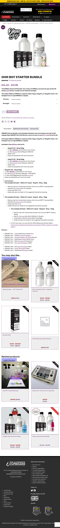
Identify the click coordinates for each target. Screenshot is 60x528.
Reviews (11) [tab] (34, 128)
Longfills (5, 20)
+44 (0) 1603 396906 (15, 472)
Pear (15, 243)
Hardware (37, 20)
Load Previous (9, 259)
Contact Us (7, 497)
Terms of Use (7, 504)
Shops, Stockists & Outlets (39, 482)
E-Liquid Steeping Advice (38, 470)
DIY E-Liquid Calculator (38, 473)
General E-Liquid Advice (38, 468)
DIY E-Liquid (46, 135)
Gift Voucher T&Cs (8, 494)
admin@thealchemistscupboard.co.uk (15, 474)
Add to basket (13, 111)
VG (20, 204)
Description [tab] (7, 128)
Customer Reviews (8, 492)
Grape (23, 239)
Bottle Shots (36, 17)
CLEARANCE (6, 17)
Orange (29, 237)
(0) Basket (52, 4)
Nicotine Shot (19, 202)
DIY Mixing (29, 20)
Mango (17, 248)
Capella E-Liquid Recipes (38, 481)
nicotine (30, 175)
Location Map (7, 490)
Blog (5, 495)
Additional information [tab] (20, 128)
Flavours (6, 99)
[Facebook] (35, 490)
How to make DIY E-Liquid (38, 472)
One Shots (26, 17)
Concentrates (15, 17)
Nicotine (22, 20)
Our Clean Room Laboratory (39, 479)
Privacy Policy (7, 502)
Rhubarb (17, 237)
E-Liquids (46, 17)
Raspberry (28, 235)
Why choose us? (36, 464)
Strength (6, 103)
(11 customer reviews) (15, 80)
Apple (16, 233)
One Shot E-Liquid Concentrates (16, 23)
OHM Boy (14, 144)
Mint (32, 233)
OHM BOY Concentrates (32, 23)
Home (4, 23)
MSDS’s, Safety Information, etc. (40, 475)
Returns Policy (7, 499)
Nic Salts (13, 20)
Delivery (34, 466)
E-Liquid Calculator (47, 20)
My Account (42, 4)
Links (5, 501)
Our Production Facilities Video (40, 477)
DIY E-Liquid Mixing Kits (16, 117)
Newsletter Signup (8, 506)
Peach (32, 239)
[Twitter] (32, 490)
